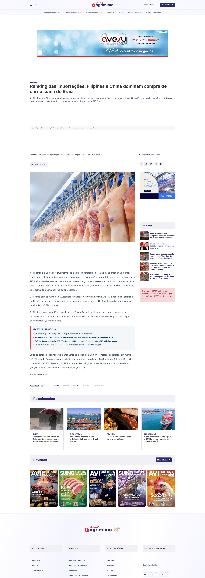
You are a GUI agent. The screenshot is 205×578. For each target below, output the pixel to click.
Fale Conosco (37, 570)
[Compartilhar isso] (141, 164)
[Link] (44, 488)
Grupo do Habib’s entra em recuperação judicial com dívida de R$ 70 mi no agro (68, 345)
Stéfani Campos (39, 155)
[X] (156, 574)
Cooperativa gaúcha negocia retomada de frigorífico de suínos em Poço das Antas (162, 256)
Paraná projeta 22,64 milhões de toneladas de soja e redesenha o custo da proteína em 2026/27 (75, 337)
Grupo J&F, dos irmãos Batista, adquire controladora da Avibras (162, 246)
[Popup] (31, 4)
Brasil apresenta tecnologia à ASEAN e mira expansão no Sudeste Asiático (120, 439)
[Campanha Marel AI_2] (157, 185)
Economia (65, 155)
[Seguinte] (171, 428)
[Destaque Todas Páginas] (102, 44)
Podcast (110, 570)
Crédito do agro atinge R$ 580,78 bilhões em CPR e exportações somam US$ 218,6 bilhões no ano (76, 341)
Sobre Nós (36, 560)
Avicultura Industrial (77, 560)
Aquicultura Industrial (78, 565)
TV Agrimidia (112, 575)
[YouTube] (162, 574)
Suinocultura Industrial (90, 155)
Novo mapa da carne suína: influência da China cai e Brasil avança (47, 439)
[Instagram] (150, 574)
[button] (36, 4)
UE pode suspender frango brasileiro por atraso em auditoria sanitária (64, 334)
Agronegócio (55, 155)
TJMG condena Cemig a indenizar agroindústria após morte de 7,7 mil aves (162, 277)
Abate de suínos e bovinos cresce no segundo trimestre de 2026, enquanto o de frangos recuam (162, 266)
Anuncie (35, 565)
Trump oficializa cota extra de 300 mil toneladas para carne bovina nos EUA (157, 439)
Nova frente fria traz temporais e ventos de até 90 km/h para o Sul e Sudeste (162, 235)
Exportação (75, 155)
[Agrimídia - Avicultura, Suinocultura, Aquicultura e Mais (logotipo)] (102, 4)
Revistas (110, 565)
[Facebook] (145, 574)
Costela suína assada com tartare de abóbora (82, 438)
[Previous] (33, 428)
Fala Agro (110, 560)
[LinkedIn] (167, 574)
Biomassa (73, 570)
